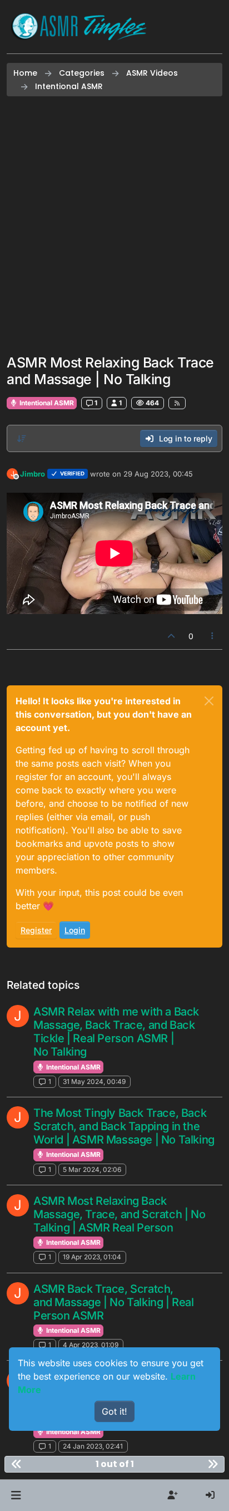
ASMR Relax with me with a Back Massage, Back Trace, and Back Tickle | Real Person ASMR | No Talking (116, 1031)
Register (36, 930)
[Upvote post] (171, 636)
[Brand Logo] (79, 26)
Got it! (114, 1411)
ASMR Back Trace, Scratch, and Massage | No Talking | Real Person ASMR (113, 1302)
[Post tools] (213, 636)
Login (74, 930)
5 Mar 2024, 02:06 (92, 1169)
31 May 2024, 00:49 (94, 1081)
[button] (15, 1495)
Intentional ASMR (46, 403)
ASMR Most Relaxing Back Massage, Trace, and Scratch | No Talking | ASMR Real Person (119, 1214)
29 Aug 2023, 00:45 (158, 473)
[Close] (209, 701)
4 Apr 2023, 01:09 (90, 1345)
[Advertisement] (114, 225)
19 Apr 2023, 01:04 (92, 1257)
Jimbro (32, 473)
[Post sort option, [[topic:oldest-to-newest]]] (22, 438)
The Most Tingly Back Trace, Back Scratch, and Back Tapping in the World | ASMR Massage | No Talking (124, 1126)
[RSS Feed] (177, 403)
